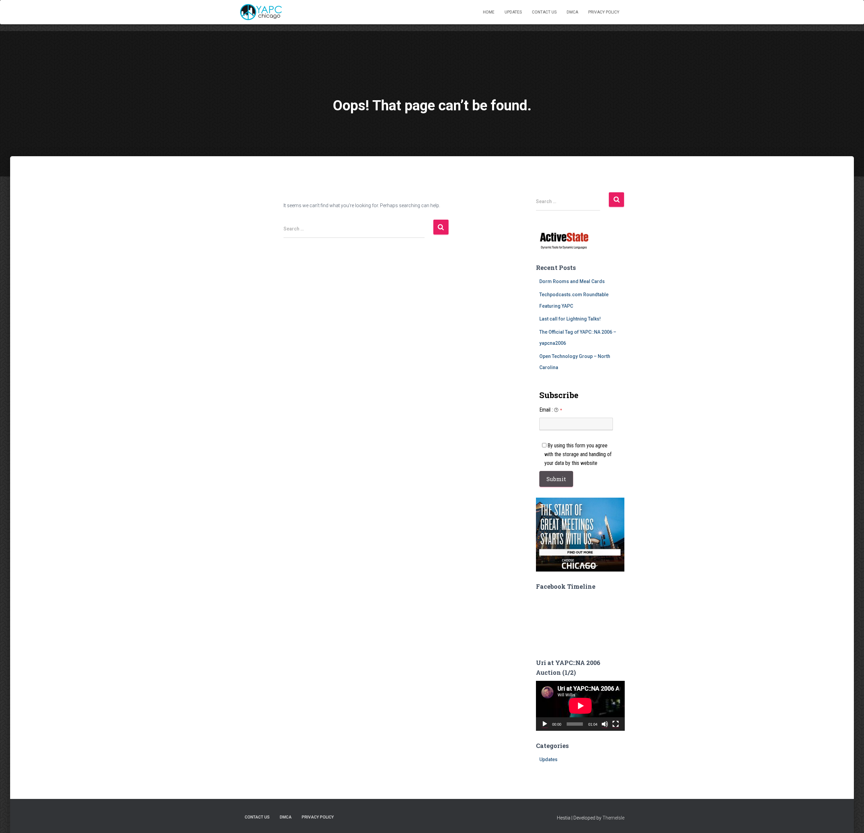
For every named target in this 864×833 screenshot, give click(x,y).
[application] (580, 706)
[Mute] (604, 724)
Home (488, 12)
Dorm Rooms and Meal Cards (572, 281)
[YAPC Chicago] (261, 12)
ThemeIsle (613, 818)
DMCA (572, 12)
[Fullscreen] (615, 724)
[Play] (544, 724)
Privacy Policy (603, 12)
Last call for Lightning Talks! (570, 319)
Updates (513, 12)
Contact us (544, 12)
